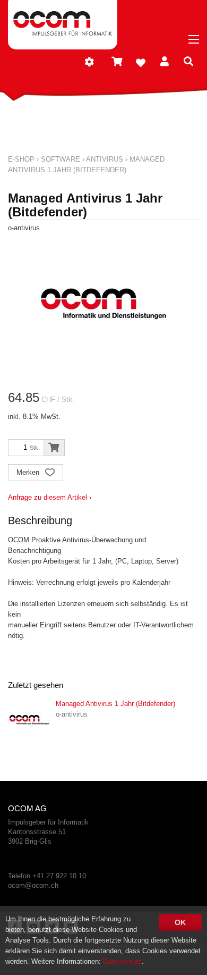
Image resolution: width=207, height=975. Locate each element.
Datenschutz (122, 961)
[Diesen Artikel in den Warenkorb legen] (53, 448)
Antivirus (104, 159)
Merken (28, 472)
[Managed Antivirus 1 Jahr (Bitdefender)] (29, 720)
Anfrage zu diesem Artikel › (49, 497)
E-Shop (21, 159)
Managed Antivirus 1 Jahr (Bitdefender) (115, 704)
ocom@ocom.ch (33, 885)
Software (60, 159)
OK (180, 922)
